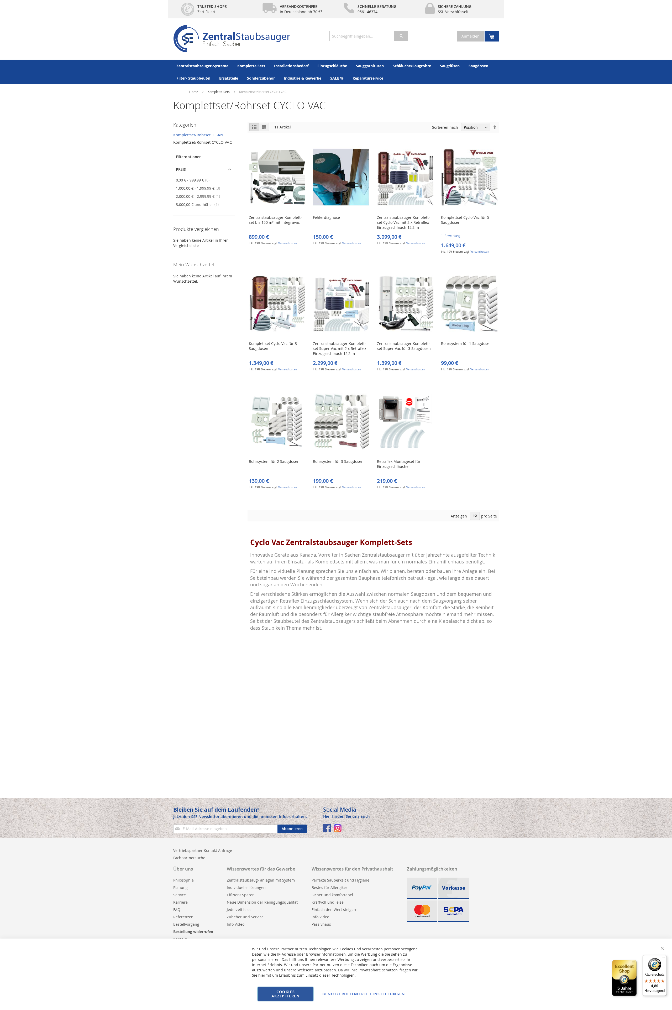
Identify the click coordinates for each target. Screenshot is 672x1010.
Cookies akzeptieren (285, 993)
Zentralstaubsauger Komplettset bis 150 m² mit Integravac (275, 220)
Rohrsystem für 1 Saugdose (465, 343)
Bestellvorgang (186, 924)
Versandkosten (287, 243)
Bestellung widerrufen (193, 931)
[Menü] (663, 958)
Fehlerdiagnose (326, 217)
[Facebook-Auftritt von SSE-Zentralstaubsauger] (327, 828)
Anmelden (470, 36)
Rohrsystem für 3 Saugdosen (338, 461)
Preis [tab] (181, 169)
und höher (199, 204)
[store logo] (231, 38)
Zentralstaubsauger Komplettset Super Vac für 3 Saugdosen (404, 346)
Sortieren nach (445, 127)
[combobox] (368, 36)
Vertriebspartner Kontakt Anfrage (202, 850)
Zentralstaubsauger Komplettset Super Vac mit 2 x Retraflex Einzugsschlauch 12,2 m (339, 348)
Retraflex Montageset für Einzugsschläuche (399, 464)
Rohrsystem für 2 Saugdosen (274, 461)
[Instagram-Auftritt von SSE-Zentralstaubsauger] (338, 828)
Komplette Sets (219, 92)
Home (193, 92)
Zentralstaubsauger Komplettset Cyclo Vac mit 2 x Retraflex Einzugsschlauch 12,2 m (403, 222)
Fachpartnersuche (189, 857)
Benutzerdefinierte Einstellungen (363, 993)
